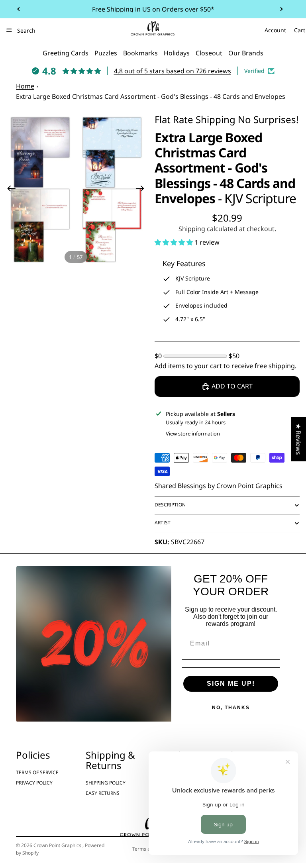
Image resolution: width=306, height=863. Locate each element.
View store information (193, 433)
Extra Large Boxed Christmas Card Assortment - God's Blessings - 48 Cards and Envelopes (150, 96)
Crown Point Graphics (57, 845)
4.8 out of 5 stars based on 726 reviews (172, 71)
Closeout (209, 53)
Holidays (177, 53)
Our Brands (245, 53)
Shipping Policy (106, 782)
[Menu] (9, 30)
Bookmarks (140, 53)
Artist (163, 522)
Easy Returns (103, 793)
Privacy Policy (34, 782)
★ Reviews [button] (298, 439)
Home (25, 86)
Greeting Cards (65, 53)
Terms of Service (37, 772)
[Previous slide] (18, 9)
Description (170, 504)
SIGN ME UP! (231, 683)
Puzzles (105, 53)
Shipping (215, 119)
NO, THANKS (231, 707)
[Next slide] (281, 9)
